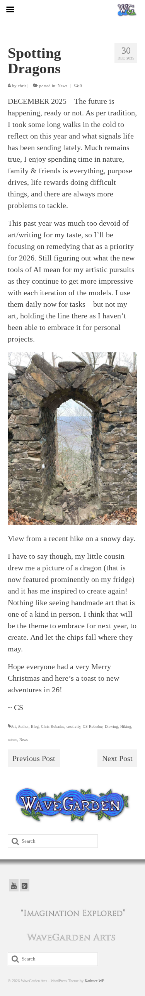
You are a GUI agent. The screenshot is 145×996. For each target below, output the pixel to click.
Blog (35, 726)
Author (23, 726)
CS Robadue (92, 726)
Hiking (125, 726)
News (62, 85)
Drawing (111, 726)
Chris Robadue (52, 726)
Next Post (117, 758)
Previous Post (33, 758)
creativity (73, 726)
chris (22, 85)
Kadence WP (94, 981)
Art (13, 726)
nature (12, 739)
